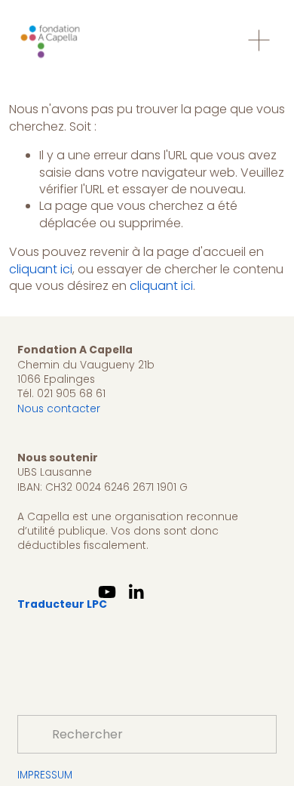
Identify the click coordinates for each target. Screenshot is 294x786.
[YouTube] (107, 592)
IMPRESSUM (44, 775)
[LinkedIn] (136, 592)
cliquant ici (40, 269)
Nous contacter (58, 409)
